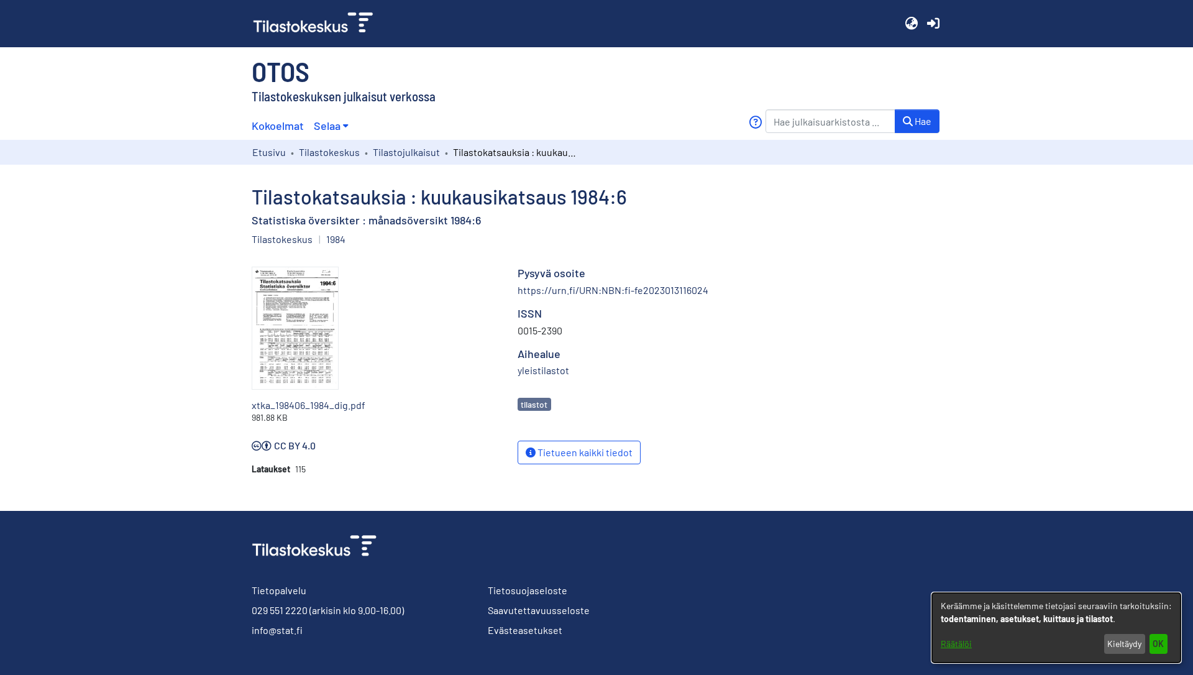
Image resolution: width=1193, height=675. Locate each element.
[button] (911, 23)
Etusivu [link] (269, 152)
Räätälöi (956, 643)
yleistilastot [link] (543, 370)
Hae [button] (922, 121)
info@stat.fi (277, 630)
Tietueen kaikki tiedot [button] (584, 452)
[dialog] (1056, 628)
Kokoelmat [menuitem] (278, 125)
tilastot (534, 404)
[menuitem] (331, 125)
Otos (280, 71)
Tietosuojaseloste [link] (527, 590)
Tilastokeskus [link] (329, 152)
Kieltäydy (1124, 643)
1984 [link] (335, 239)
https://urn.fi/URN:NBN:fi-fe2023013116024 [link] (613, 290)
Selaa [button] (327, 125)
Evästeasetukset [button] (525, 630)
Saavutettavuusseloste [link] (539, 610)
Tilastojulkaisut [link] (406, 152)
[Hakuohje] (755, 122)
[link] (318, 23)
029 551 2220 (280, 610)
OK (1158, 643)
